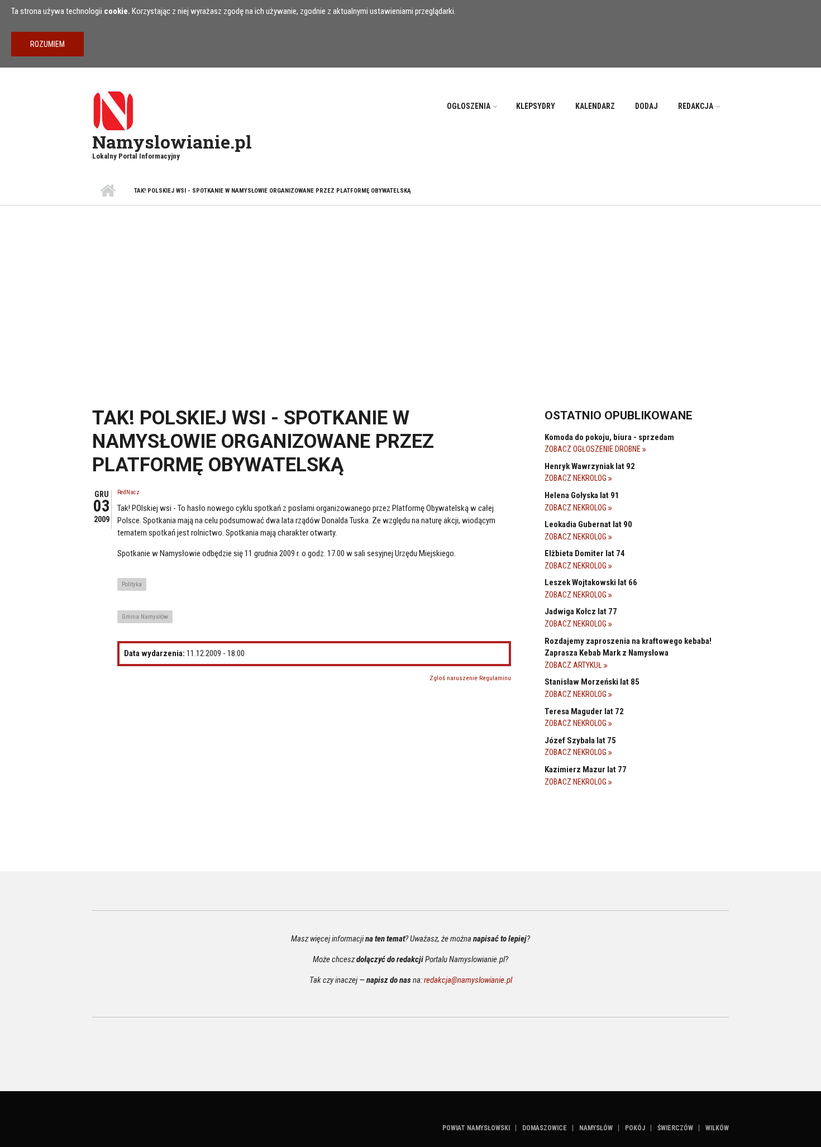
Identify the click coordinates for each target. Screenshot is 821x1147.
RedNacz (128, 492)
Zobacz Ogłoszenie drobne (593, 449)
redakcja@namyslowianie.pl (468, 980)
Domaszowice (544, 1128)
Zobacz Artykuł (574, 665)
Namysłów (596, 1128)
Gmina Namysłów (145, 616)
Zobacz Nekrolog (576, 478)
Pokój (635, 1128)
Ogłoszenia (468, 106)
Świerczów (675, 1128)
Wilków (717, 1128)
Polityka (132, 584)
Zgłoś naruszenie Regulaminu (470, 678)
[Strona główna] (113, 110)
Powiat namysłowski (476, 1128)
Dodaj (646, 106)
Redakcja (695, 106)
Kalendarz (595, 106)
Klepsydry (535, 106)
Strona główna (107, 191)
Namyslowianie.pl (172, 142)
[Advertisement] (410, 289)
